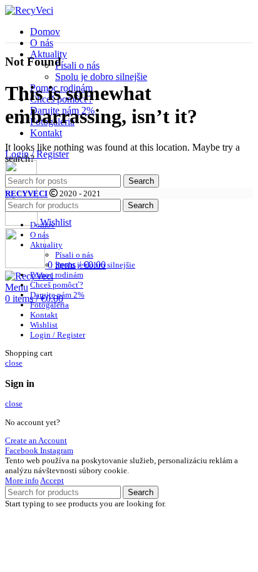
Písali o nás (77, 65)
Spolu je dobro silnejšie (101, 76)
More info (22, 480)
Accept (52, 480)
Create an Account (36, 440)
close (14, 363)
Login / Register (57, 334)
